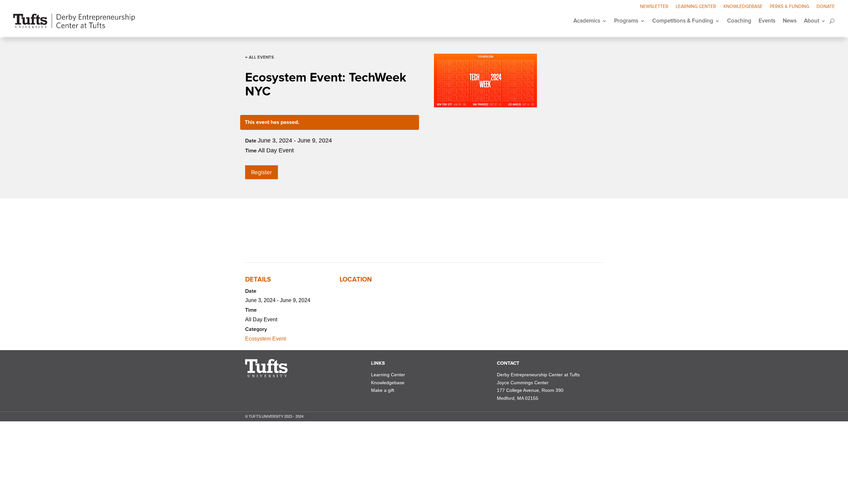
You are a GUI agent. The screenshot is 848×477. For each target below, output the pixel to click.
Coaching (739, 20)
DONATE (826, 6)
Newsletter (654, 6)
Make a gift (382, 390)
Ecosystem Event (265, 339)
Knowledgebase (743, 6)
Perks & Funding (789, 6)
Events (767, 20)
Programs (626, 20)
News (790, 20)
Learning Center (696, 6)
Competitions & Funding (682, 20)
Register (261, 172)
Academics (586, 20)
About (811, 20)
